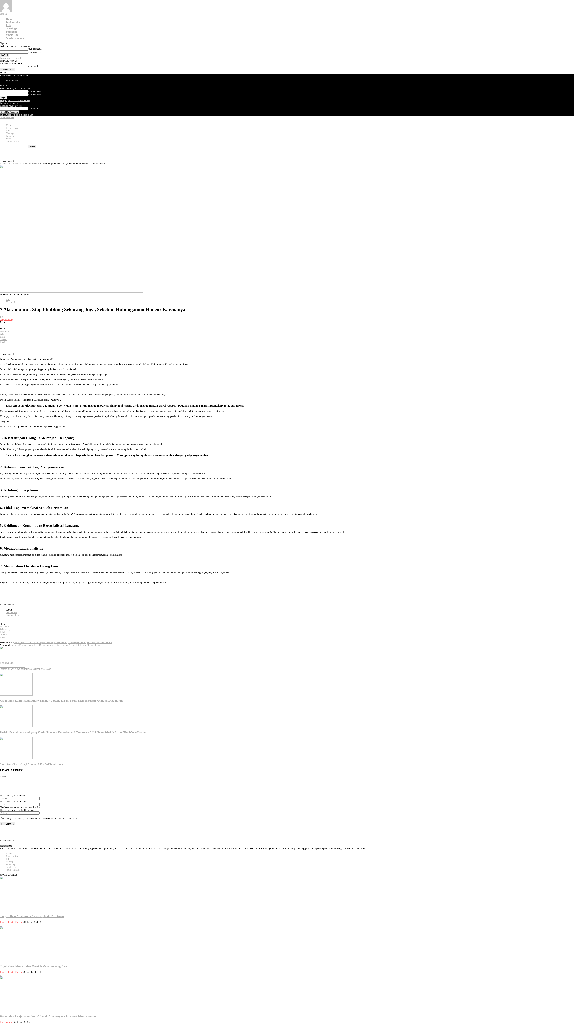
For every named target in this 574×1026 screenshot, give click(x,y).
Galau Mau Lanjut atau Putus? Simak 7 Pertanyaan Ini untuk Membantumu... (49, 1016)
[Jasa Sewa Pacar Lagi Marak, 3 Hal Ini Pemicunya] (16, 758)
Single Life (12, 34)
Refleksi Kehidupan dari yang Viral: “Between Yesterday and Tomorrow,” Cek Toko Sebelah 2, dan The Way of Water (73, 732)
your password (35, 52)
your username (35, 48)
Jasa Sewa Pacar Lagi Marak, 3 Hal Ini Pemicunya (31, 764)
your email (33, 66)
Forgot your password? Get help (15, 100)
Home (9, 19)
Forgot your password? (11, 58)
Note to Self (16, 163)
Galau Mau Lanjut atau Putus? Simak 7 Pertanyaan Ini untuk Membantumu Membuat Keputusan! (62, 700)
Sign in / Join (12, 80)
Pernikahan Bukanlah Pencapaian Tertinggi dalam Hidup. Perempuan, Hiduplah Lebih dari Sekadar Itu (63, 642)
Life (8, 25)
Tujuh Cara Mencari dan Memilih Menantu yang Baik (33, 966)
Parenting (11, 31)
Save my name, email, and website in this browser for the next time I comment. (40, 818)
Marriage (11, 28)
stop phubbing (12, 615)
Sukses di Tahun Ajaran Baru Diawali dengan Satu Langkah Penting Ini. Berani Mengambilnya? (56, 645)
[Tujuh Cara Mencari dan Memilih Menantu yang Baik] (24, 960)
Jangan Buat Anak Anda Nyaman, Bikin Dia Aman (32, 916)
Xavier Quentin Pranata (11, 922)
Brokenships (13, 22)
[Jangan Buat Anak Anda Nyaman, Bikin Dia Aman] (24, 910)
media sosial (11, 612)
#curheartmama (15, 37)
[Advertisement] (68, 155)
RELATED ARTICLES (12, 668)
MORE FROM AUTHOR (38, 668)
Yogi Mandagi (6, 319)
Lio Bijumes (6, 1022)
